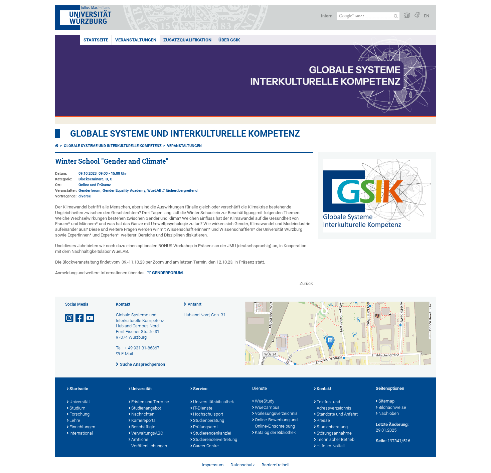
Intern (326, 15)
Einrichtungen (82, 426)
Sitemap (386, 401)
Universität (79, 401)
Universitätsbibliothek (213, 401)
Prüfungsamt (205, 426)
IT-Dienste (202, 408)
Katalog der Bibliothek (275, 432)
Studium (77, 408)
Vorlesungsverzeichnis (276, 413)
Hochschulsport (208, 414)
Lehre (74, 420)
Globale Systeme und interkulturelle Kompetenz (113, 146)
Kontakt (324, 388)
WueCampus (267, 407)
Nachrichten (142, 414)
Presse (323, 420)
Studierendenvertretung (215, 439)
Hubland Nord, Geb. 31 (204, 314)
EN (426, 15)
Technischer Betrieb (335, 439)
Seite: (381, 440)
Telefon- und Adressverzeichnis (334, 405)
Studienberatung (208, 420)
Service (200, 388)
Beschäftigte (143, 426)
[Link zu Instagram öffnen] (69, 318)
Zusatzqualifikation (187, 39)
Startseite (96, 39)
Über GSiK (229, 39)
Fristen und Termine (150, 401)
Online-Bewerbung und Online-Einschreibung (276, 423)
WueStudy (264, 401)
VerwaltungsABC (147, 433)
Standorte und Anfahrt (337, 414)
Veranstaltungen (135, 39)
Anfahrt (194, 304)
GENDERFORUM (167, 272)
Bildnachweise (392, 407)
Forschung (79, 414)
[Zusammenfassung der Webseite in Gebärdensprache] (417, 15)
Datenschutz (242, 464)
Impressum (212, 464)
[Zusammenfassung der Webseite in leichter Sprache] (407, 15)
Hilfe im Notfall (331, 445)
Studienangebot (146, 408)
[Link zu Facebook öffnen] (80, 318)
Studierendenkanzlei (212, 433)
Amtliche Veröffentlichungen (149, 442)
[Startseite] (56, 146)
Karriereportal (144, 420)
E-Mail (127, 353)
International (81, 433)
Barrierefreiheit (276, 464)
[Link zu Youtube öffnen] (90, 318)
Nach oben (388, 413)
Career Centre (206, 445)
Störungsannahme (334, 433)
